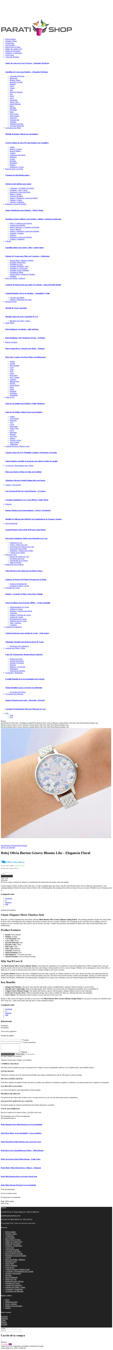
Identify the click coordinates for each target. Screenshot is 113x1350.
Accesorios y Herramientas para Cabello (19, 465)
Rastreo (8, 1308)
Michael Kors (14, 381)
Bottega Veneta (15, 80)
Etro (11, 94)
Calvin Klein (14, 418)
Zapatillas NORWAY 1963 (19, 266)
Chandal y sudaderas (17, 202)
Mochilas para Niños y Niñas (20, 321)
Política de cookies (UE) (13, 49)
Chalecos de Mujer (16, 196)
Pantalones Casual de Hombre (15, 204)
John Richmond (15, 104)
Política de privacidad (12, 51)
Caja (10, 1344)
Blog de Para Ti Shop (12, 47)
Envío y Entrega (11, 1304)
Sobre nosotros (10, 39)
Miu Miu (13, 108)
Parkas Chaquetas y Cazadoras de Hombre (24, 227)
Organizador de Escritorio (19, 560)
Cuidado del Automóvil (13, 627)
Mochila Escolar (11, 302)
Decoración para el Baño (18, 549)
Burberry (13, 84)
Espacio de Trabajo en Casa (19, 557)
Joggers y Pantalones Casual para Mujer (24, 198)
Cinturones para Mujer (17, 155)
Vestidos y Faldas (16, 200)
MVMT (12, 383)
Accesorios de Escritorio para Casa (22, 547)
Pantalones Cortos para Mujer (20, 192)
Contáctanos (9, 43)
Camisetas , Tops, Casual (18, 190)
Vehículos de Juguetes (17, 671)
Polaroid (13, 434)
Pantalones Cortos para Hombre (21, 237)
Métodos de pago (11, 1302)
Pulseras (12, 165)
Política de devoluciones (13, 1306)
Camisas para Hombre (17, 225)
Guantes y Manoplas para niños (21, 300)
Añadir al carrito (7, 876)
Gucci (12, 98)
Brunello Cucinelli (16, 82)
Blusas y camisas (16, 194)
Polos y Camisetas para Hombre (21, 223)
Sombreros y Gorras (17, 167)
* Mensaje (23, 1052)
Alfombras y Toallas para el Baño (21, 551)
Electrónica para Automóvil (19, 646)
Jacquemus (13, 100)
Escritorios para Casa (17, 559)
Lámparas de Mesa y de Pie (19, 586)
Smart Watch (9, 323)
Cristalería (13, 625)
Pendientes (13, 163)
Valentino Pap (14, 120)
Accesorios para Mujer (13, 128)
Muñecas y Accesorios (17, 667)
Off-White (13, 110)
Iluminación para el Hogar (14, 564)
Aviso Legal (9, 55)
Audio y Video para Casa (18, 545)
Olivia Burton (14, 385)
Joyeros (12, 159)
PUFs (7, 1300)
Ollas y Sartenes (15, 623)
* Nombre (25, 1040)
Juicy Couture (14, 377)
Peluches (13, 665)
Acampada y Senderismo (14, 673)
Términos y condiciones (13, 53)
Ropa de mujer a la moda (14, 169)
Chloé (12, 86)
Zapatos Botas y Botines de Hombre (22, 274)
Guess (12, 373)
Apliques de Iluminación (18, 584)
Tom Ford (13, 118)
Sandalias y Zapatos (17, 233)
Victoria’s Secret (15, 440)
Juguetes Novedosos (17, 663)
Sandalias (13, 276)
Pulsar (12, 389)
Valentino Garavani (16, 124)
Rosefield (13, 391)
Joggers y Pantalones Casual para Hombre (24, 231)
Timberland (14, 395)
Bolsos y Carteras (16, 149)
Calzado (8, 241)
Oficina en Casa (10, 555)
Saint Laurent (14, 116)
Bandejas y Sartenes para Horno (21, 611)
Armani (12, 363)
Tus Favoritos (10, 45)
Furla (11, 371)
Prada (12, 112)
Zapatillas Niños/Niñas (18, 262)
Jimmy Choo (14, 102)
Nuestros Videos (11, 41)
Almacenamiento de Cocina (19, 607)
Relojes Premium (11, 342)
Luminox (13, 379)
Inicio (3, 845)
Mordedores (14, 669)
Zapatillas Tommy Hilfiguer (19, 270)
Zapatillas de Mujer (16, 272)
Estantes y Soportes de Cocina (20, 615)
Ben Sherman (14, 365)
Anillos (12, 147)
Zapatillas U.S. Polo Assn (19, 268)
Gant (11, 422)
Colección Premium (12, 57)
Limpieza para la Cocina (18, 621)
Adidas (12, 361)
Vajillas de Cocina (16, 609)
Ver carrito (5, 1344)
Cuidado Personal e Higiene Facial (17, 446)
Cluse (12, 369)
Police (12, 387)
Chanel (12, 88)
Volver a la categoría (8, 847)
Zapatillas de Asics (16, 264)
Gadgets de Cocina (16, 617)
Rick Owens (14, 114)
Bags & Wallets (15, 151)
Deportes (8, 504)
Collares (12, 153)
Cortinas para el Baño (17, 553)
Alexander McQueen (17, 76)
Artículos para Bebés (17, 298)
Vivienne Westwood (17, 126)
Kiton (12, 106)
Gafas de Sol (9, 397)
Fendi (12, 96)
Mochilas (13, 161)
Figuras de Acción (16, 659)
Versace (12, 438)
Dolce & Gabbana (16, 92)
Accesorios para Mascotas (14, 694)
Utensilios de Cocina (12, 588)
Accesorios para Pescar (18, 692)
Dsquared (13, 420)
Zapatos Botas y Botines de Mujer (21, 260)
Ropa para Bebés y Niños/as (15, 278)
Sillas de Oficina (15, 562)
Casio (12, 367)
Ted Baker (13, 393)
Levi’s (12, 430)
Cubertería (13, 613)
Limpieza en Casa (16, 543)
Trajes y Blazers (15, 229)
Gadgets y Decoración (13, 485)
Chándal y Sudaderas (17, 239)
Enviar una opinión (8, 1054)
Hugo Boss (14, 375)
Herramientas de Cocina (18, 619)
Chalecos (13, 235)
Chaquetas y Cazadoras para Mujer (22, 188)
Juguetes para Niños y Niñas (15, 648)
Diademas (13, 157)
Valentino (13, 122)
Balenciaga (13, 78)
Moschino (13, 432)
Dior (11, 90)
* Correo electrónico (29, 1042)
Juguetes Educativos (17, 661)
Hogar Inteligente (11, 523)
